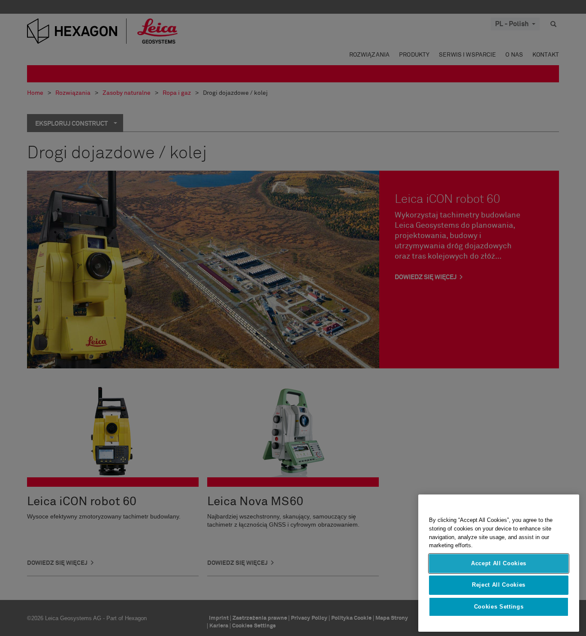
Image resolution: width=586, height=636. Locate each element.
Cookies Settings (499, 606)
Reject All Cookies (499, 585)
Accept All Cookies (498, 563)
